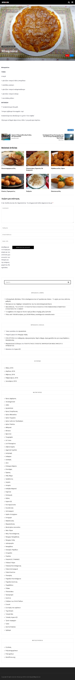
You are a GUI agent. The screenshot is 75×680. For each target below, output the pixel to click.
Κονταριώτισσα (11, 505)
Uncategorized (10, 402)
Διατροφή (9, 453)
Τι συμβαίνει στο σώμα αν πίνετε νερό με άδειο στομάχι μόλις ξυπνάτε (28, 312)
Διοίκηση (8, 459)
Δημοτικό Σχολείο (11, 450)
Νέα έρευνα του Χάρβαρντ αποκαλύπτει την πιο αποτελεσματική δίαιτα (29, 304)
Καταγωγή (9, 495)
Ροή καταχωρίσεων (12, 650)
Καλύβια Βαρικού (11, 488)
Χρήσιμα (8, 630)
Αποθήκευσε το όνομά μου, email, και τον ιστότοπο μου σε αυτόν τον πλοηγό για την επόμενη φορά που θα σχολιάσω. (5, 257)
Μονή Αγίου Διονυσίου (13, 527)
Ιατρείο (8, 482)
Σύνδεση (8, 647)
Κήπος (8, 498)
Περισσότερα (9, 8)
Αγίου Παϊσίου (10, 424)
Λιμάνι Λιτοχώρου (11, 514)
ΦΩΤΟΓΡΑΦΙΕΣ (11, 627)
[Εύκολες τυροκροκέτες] (12, 181)
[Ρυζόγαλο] (37, 181)
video (7, 405)
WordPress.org (10, 657)
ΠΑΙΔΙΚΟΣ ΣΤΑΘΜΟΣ (13, 559)
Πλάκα (8, 588)
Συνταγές (16, 8)
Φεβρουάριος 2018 (12, 378)
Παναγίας (9, 575)
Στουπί (8, 604)
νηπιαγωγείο (10, 543)
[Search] (68, 282)
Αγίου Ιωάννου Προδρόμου (14, 421)
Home (2, 8)
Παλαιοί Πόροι (10, 562)
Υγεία (7, 624)
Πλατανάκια (9, 591)
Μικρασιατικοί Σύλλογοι (13, 343)
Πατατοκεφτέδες (56, 191)
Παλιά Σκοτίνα (10, 572)
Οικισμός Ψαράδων (12, 550)
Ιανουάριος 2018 (11, 381)
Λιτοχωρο (9, 517)
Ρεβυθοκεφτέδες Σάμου (58, 168)
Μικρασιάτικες (10, 524)
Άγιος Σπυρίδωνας (12, 411)
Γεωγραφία (9, 437)
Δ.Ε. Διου (8, 440)
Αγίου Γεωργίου (11, 418)
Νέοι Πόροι (9, 530)
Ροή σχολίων (10, 654)
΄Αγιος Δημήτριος (11, 398)
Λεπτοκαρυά (9, 511)
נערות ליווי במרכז (10, 338)
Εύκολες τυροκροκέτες (8, 191)
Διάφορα (8, 456)
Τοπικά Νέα (9, 614)
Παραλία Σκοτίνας (11, 582)
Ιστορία (8, 485)
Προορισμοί (9, 595)
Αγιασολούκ (22, 331)
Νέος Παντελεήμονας (12, 533)
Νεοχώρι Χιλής (10, 540)
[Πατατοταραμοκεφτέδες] (12, 158)
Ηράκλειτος (9, 479)
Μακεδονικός (10, 521)
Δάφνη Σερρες (10, 447)
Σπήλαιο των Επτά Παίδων (14, 601)
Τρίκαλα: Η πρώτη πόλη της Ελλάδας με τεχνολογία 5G (21, 136)
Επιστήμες (9, 469)
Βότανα (8, 431)
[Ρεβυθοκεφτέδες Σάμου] (62, 158)
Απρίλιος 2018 (10, 371)
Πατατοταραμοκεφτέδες (8, 168)
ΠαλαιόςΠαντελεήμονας (13, 566)
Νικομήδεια (9, 546)
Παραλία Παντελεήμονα (13, 579)
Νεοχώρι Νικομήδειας (12, 537)
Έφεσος (8, 472)
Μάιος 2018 (9, 368)
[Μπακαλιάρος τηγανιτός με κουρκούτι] (37, 158)
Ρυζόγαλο (29, 191)
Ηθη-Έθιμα (9, 476)
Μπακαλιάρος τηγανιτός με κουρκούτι (34, 169)
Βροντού (8, 434)
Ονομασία (9, 553)
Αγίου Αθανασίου (11, 414)
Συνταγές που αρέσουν (26, 8)
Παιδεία (8, 556)
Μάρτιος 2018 (10, 374)
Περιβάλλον (9, 585)
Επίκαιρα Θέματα (11, 466)
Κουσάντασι (9, 508)
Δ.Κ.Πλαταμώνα (11, 443)
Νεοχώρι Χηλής (23, 334)
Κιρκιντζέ (17, 349)
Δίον (7, 463)
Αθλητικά (8, 427)
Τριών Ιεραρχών (11, 620)
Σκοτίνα (8, 598)
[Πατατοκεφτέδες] (62, 181)
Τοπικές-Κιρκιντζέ (11, 617)
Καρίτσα (8, 492)
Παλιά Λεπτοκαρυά (12, 569)
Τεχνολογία (9, 611)
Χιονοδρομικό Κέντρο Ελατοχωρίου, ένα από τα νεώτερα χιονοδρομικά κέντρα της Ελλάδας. (53, 137)
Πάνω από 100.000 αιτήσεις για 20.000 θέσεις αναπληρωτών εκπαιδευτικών (30, 314)
